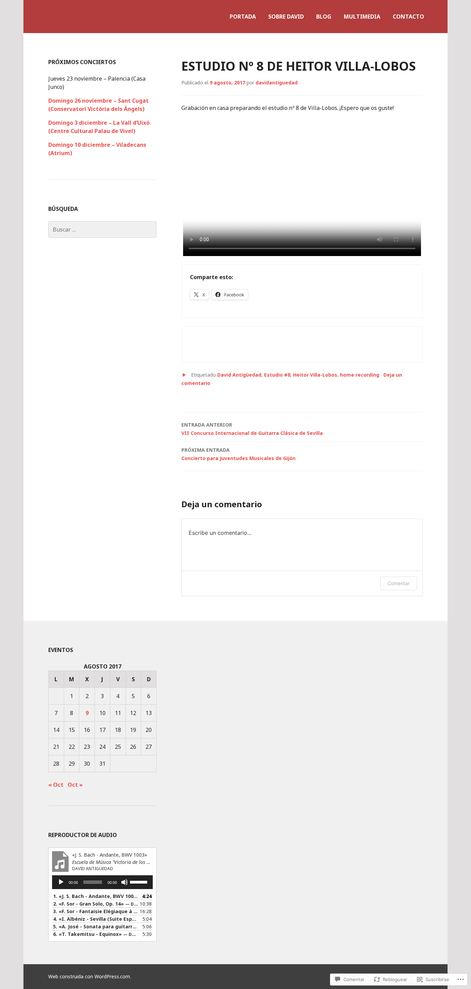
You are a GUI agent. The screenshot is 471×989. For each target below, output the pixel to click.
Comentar (399, 583)
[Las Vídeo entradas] (184, 375)
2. (95, 903)
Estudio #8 (277, 374)
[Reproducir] (61, 882)
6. (95, 934)
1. (95, 896)
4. (95, 919)
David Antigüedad (239, 374)
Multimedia (362, 16)
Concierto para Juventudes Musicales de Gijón (238, 454)
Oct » (75, 784)
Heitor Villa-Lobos (315, 374)
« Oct (55, 784)
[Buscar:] (102, 229)
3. (95, 911)
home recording (359, 374)
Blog (323, 16)
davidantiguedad (276, 82)
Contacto (408, 16)
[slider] (139, 881)
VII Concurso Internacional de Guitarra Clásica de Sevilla (252, 428)
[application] (102, 882)
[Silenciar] (124, 882)
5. (95, 926)
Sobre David (286, 16)
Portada (243, 16)
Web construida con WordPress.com (89, 976)
